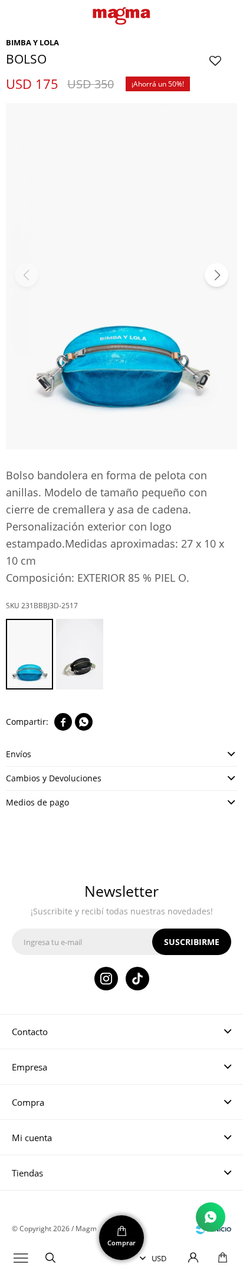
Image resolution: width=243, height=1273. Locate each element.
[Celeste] (29, 654)
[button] (50, 1258)
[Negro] (79, 654)
